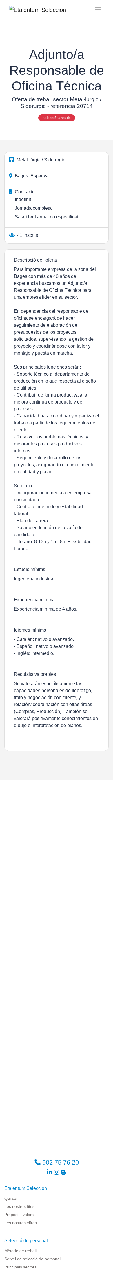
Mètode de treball (20, 1250)
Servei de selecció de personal (32, 1258)
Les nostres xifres (20, 1222)
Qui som (12, 1198)
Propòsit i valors (19, 1214)
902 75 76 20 (60, 1162)
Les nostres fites (19, 1206)
